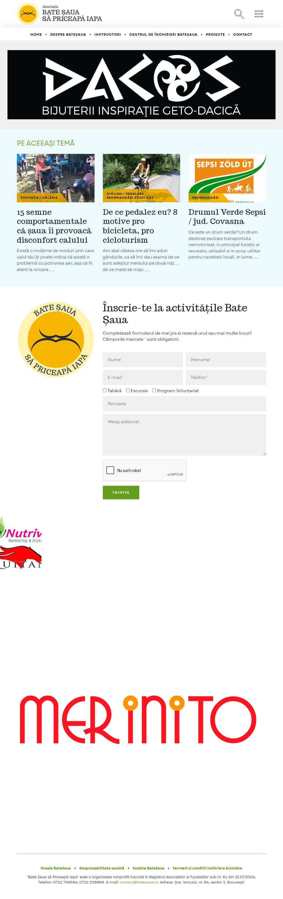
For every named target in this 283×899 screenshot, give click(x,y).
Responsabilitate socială (101, 868)
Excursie (139, 391)
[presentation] (145, 471)
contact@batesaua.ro (139, 882)
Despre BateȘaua (68, 34)
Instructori (108, 34)
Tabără (115, 391)
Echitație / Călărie (39, 198)
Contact (242, 34)
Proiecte (215, 34)
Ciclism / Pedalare (125, 194)
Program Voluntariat (178, 391)
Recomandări (120, 198)
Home (36, 34)
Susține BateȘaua (148, 868)
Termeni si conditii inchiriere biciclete (207, 868)
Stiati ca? (144, 198)
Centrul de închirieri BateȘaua (163, 34)
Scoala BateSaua (56, 868)
